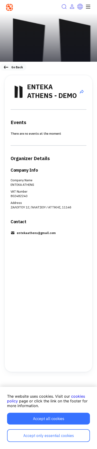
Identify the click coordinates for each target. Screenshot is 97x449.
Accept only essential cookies (48, 435)
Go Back (17, 67)
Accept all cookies (48, 418)
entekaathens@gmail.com (36, 233)
